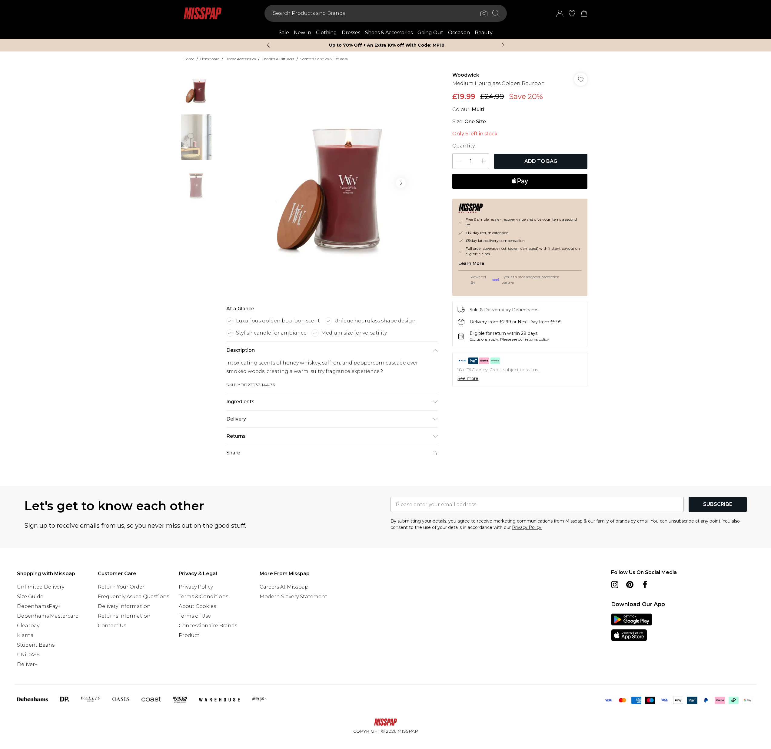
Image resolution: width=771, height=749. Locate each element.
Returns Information (124, 616)
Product (189, 635)
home (189, 59)
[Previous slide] (268, 45)
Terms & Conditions (203, 596)
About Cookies (197, 606)
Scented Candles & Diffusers (323, 59)
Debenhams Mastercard (48, 616)
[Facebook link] (645, 584)
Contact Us (112, 626)
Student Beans (36, 645)
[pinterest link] (629, 584)
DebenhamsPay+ (39, 606)
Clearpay (28, 626)
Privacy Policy (196, 587)
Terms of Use (195, 616)
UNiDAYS (28, 655)
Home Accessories (240, 59)
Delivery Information (124, 606)
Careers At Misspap (284, 587)
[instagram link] (614, 584)
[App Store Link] (631, 627)
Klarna (25, 635)
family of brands (613, 521)
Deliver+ (27, 664)
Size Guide (30, 596)
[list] (331, 183)
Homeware (209, 59)
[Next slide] (503, 45)
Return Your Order (121, 587)
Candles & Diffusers (278, 59)
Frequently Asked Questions (133, 596)
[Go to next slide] (401, 183)
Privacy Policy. (527, 527)
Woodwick (465, 75)
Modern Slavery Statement (293, 596)
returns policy (537, 339)
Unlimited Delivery (40, 587)
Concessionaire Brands (208, 626)
